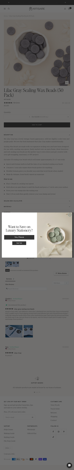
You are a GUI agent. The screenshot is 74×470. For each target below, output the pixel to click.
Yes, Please (19, 237)
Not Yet (19, 243)
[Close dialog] (69, 214)
